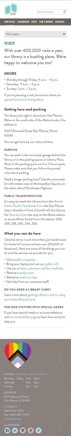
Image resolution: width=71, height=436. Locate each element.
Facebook (7, 430)
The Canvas (46, 21)
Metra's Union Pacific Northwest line (33, 203)
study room (26, 272)
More (9, 26)
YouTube (31, 430)
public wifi (51, 263)
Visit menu (12, 34)
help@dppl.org (12, 419)
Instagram (23, 430)
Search (59, 21)
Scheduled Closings (31, 374)
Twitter (15, 430)
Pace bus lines (18, 214)
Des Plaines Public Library (10, 9)
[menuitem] (9, 22)
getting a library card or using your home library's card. (34, 297)
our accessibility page (23, 316)
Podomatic (39, 430)
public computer (24, 259)
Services (9, 21)
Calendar (23, 21)
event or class (28, 277)
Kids (34, 21)
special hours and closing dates (23, 99)
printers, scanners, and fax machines (40, 268)
